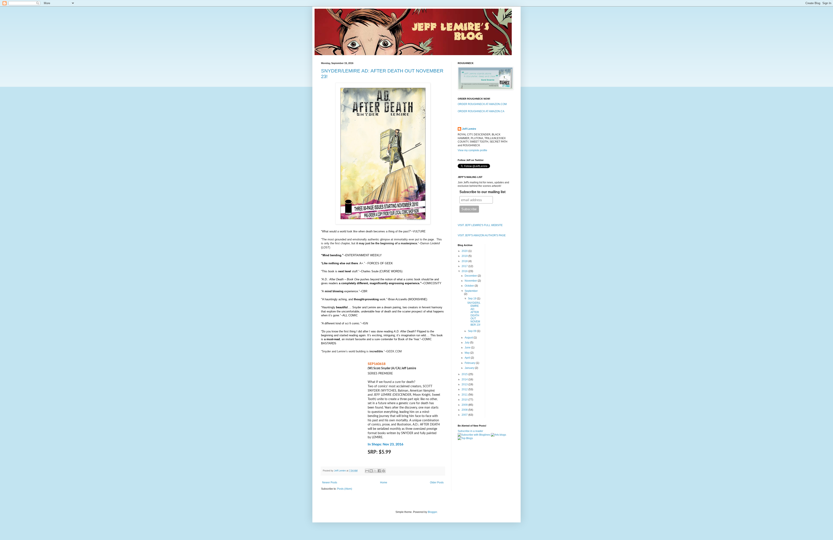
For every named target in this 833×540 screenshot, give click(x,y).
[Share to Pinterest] (383, 471)
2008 (465, 409)
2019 (465, 256)
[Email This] (367, 471)
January (470, 367)
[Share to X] (375, 471)
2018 (465, 261)
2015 (465, 374)
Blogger (432, 512)
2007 (465, 414)
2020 (465, 251)
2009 (465, 404)
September (471, 290)
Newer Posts (329, 482)
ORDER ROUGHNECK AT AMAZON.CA (481, 111)
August (469, 337)
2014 (465, 379)
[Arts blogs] (498, 434)
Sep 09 (472, 331)
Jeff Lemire (469, 128)
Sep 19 (472, 298)
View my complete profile (472, 150)
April (468, 357)
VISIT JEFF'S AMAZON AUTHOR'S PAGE (482, 235)
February (470, 362)
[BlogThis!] (371, 471)
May (467, 352)
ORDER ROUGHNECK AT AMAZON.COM (482, 104)
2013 (465, 384)
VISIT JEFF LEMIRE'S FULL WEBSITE (480, 225)
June (468, 347)
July (467, 342)
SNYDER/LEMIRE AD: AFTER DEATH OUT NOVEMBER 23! (473, 313)
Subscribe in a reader (470, 431)
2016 (465, 271)
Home (383, 482)
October (470, 285)
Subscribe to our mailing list (482, 192)
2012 (465, 389)
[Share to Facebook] (379, 471)
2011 (465, 394)
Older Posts (437, 482)
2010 (465, 399)
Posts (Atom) (344, 488)
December (471, 275)
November (471, 280)
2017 (465, 266)
